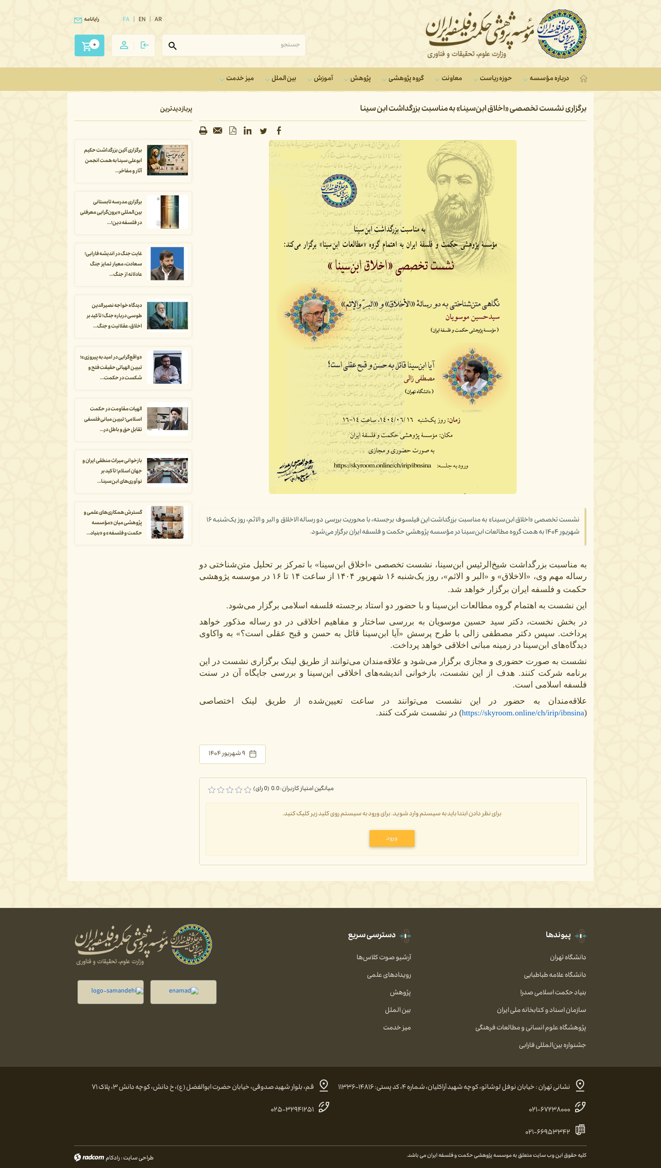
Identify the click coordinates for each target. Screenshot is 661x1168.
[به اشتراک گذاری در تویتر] (263, 130)
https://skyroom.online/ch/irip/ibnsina (523, 712)
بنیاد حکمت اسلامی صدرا (553, 993)
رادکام (113, 1158)
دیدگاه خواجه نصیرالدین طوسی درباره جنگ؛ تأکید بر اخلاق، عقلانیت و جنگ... (114, 316)
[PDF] (233, 130)
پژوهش (400, 993)
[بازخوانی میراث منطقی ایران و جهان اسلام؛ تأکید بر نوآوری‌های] (167, 471)
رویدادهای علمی (389, 975)
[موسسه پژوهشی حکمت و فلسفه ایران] (506, 34)
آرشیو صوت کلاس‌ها (384, 958)
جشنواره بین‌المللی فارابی (552, 1046)
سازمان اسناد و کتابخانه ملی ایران (541, 1011)
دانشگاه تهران (568, 958)
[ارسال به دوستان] (218, 130)
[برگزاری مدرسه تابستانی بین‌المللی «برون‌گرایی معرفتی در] (167, 212)
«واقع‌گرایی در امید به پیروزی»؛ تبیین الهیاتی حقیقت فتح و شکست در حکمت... (111, 368)
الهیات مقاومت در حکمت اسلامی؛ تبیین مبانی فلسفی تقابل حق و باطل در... (113, 420)
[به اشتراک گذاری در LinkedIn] (248, 130)
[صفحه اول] (585, 79)
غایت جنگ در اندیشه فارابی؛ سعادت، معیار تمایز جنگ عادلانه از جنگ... (113, 264)
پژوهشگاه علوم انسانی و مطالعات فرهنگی (530, 1028)
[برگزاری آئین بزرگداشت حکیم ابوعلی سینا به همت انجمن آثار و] (167, 161)
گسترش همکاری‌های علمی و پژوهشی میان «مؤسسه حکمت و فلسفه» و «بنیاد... (113, 523)
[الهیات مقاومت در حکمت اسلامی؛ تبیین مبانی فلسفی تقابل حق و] (167, 419)
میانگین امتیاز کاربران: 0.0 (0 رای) (293, 789)
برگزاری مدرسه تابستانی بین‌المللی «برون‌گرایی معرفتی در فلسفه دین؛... (111, 213)
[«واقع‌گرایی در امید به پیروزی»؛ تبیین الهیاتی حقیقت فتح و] (167, 368)
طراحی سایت (138, 1158)
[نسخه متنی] (203, 130)
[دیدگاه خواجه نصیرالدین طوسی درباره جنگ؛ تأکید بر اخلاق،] (167, 316)
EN (142, 20)
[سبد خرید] (86, 43)
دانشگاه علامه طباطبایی (555, 975)
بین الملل (398, 1011)
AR (158, 20)
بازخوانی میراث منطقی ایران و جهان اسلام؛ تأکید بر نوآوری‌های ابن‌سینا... (112, 471)
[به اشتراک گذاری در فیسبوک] (279, 130)
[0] (212, 790)
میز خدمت (397, 1028)
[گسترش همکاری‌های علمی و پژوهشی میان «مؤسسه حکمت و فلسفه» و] (167, 523)
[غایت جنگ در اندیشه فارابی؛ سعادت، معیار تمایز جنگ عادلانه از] (167, 264)
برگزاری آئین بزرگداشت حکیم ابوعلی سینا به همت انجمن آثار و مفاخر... (113, 161)
